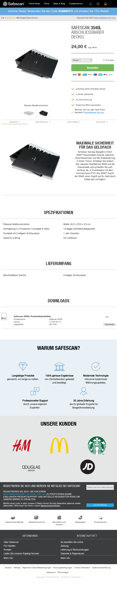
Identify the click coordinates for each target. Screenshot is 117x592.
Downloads (100, 122)
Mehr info (8, 558)
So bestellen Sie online (72, 542)
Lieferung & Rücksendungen (75, 550)
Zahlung (65, 546)
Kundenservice (75, 4)
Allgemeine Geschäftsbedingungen (36, 568)
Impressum (51, 572)
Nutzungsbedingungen (62, 568)
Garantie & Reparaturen (72, 554)
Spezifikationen (42, 122)
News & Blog (59, 4)
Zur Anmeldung (100, 505)
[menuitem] (13, 4)
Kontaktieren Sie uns (94, 112)
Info (107, 317)
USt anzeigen (63, 572)
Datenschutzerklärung (101, 568)
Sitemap (17, 568)
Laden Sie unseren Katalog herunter (21, 554)
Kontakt (7, 550)
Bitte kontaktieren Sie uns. (105, 18)
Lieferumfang (72, 122)
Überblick (13, 122)
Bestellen (92, 67)
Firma (46, 4)
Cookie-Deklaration (82, 568)
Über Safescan (11, 542)
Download (109, 324)
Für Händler (9, 546)
